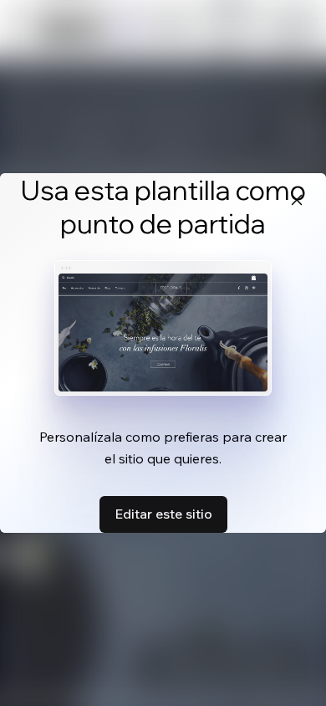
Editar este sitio (163, 513)
